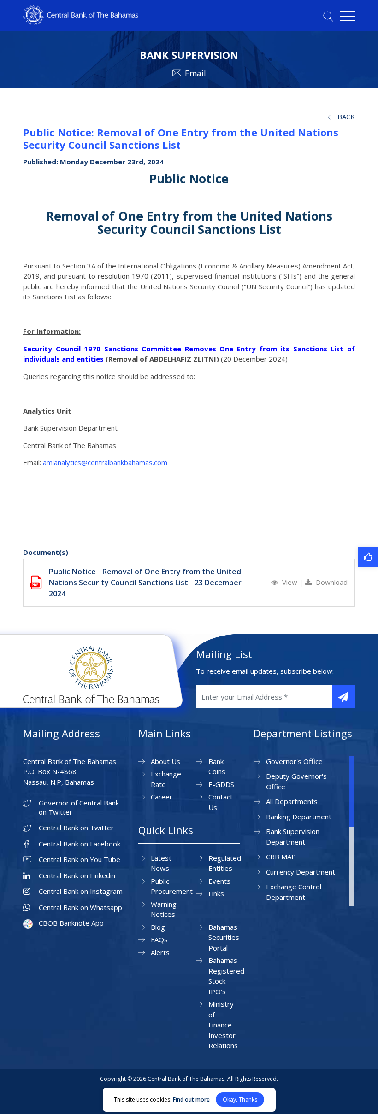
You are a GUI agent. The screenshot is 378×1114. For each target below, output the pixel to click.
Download (331, 582)
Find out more (191, 1099)
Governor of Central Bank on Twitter (79, 808)
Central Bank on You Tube (79, 859)
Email (195, 73)
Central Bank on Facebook (79, 844)
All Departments (292, 801)
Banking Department (298, 816)
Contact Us (220, 802)
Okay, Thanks (240, 1099)
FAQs (159, 939)
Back (345, 116)
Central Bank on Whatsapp (80, 907)
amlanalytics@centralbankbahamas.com (105, 462)
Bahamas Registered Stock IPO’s (226, 976)
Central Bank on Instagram (81, 891)
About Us (165, 761)
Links (216, 893)
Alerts (160, 952)
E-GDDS (221, 784)
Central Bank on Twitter (76, 827)
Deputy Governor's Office (296, 781)
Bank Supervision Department (292, 836)
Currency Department (300, 871)
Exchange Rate (166, 779)
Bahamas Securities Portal (223, 937)
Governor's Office (294, 761)
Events (219, 881)
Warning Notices (164, 909)
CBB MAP (281, 856)
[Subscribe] (343, 696)
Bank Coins (216, 766)
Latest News (161, 863)
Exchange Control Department (293, 892)
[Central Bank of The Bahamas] (80, 22)
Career (161, 796)
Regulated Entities (224, 863)
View (289, 582)
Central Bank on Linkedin (77, 875)
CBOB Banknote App (71, 923)
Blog (158, 927)
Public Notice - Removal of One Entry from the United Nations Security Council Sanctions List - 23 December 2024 (145, 582)
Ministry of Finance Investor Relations (223, 1024)
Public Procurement (172, 886)
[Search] (328, 16)
